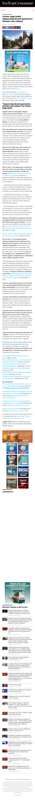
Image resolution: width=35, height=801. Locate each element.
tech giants (19, 424)
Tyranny (10, 426)
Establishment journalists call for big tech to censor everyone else (19, 690)
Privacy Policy (17, 795)
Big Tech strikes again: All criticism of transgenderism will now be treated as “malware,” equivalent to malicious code (19, 612)
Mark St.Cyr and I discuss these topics (14, 342)
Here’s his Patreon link (23, 98)
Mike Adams (13, 24)
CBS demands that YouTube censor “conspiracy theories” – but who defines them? (19, 760)
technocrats (27, 424)
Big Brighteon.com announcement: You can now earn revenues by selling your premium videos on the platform (20, 743)
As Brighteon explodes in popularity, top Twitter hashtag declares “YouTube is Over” (20, 736)
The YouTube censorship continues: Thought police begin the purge (20, 713)
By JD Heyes (17, 654)
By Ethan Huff (17, 615)
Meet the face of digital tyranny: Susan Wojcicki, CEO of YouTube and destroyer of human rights (19, 768)
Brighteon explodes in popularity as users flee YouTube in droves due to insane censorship (19, 752)
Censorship (21, 421)
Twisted (4, 426)
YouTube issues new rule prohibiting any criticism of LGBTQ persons (19, 729)
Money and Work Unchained (11, 408)
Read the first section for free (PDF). (17, 411)
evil (14, 424)
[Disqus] (17, 515)
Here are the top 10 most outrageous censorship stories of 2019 (18, 658)
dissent (10, 424)
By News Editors (17, 686)
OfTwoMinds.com (15, 89)
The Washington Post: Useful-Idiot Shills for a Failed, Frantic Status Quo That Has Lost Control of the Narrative (17, 275)
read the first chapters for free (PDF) (18, 405)
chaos (28, 421)
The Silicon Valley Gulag (14, 685)
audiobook (15, 395)
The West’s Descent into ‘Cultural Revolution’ (16, 368)
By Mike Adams (18, 625)
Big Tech (15, 421)
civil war (4, 424)
